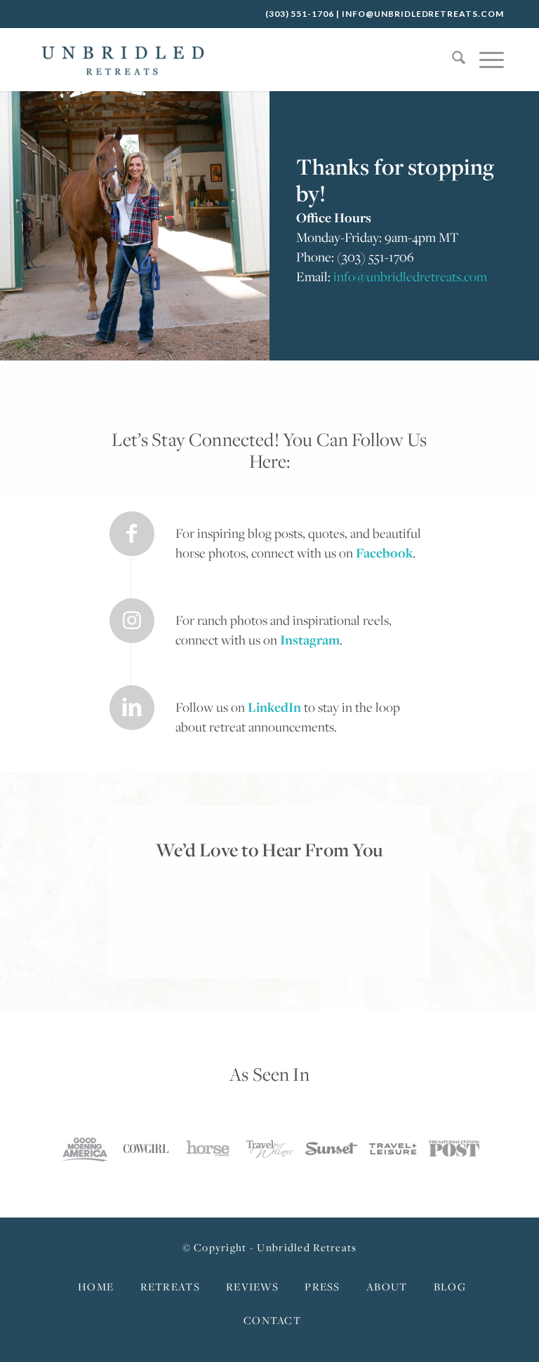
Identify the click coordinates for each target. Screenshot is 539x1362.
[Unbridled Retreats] (123, 59)
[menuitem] (451, 59)
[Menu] (484, 59)
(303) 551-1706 (299, 13)
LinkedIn (274, 707)
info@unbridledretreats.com (423, 13)
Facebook (384, 553)
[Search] (451, 59)
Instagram (310, 640)
